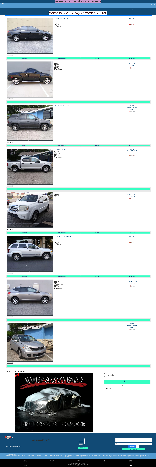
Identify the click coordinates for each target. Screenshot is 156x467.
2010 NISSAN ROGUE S (59, 280)
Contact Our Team (133, 449)
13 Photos (29, 361)
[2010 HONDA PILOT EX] (30, 209)
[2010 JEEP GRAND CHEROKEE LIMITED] (30, 253)
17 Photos (29, 227)
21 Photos (29, 184)
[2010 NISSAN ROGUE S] (30, 297)
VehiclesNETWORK (77, 464)
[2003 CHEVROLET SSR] (30, 79)
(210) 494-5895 (153, 4)
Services (142, 9)
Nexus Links (130, 461)
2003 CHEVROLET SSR (59, 62)
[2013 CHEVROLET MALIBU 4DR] (30, 35)
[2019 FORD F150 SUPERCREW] (30, 166)
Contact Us (104, 460)
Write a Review (78, 460)
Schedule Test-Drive (25, 461)
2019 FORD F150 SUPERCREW (60, 149)
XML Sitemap (130, 460)
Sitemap (104, 461)
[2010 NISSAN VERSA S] (30, 342)
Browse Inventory (83, 447)
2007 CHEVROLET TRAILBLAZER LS (61, 105)
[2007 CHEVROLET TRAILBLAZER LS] (30, 122)
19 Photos (29, 315)
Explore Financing (9, 55)
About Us (153, 9)
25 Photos (29, 271)
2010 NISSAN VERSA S (59, 323)
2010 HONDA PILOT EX (59, 193)
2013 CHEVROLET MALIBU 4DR (61, 18)
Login (2, 3)
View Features (132, 58)
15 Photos (29, 140)
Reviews (147, 9)
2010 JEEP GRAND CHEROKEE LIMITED (62, 236)
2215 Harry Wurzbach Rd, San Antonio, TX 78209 (120, 6)
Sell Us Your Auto (52, 460)
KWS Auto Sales (82, 463)
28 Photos (29, 53)
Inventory (137, 9)
